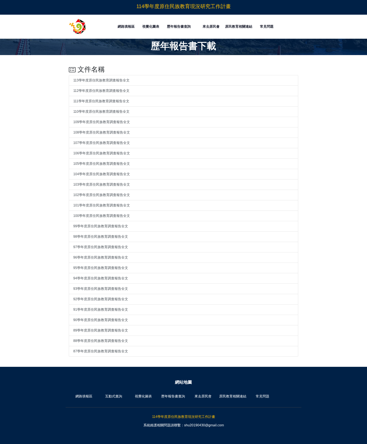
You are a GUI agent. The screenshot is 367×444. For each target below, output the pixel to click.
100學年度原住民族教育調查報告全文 (101, 216)
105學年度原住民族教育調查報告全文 (101, 163)
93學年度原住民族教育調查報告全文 (100, 288)
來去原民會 (211, 26)
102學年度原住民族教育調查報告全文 (101, 195)
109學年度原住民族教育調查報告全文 (101, 122)
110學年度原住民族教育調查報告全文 (101, 111)
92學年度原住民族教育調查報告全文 (100, 299)
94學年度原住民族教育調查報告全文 (100, 278)
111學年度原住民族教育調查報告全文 (101, 101)
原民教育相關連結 (238, 26)
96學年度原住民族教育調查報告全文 (100, 257)
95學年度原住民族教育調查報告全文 (100, 268)
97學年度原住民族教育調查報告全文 (100, 247)
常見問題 (267, 26)
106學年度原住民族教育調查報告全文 (101, 153)
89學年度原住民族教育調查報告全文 (100, 330)
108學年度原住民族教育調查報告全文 (101, 132)
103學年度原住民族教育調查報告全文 (101, 184)
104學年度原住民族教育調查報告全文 (101, 174)
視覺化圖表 (150, 26)
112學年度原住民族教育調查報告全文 (101, 90)
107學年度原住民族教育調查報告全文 (101, 143)
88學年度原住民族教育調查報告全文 (100, 341)
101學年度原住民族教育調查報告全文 (101, 205)
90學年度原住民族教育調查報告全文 (100, 320)
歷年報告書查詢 (179, 26)
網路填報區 (126, 26)
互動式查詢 (113, 396)
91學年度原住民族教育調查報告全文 (100, 309)
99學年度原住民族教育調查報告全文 (100, 226)
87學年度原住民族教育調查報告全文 (100, 351)
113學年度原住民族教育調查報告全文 (101, 80)
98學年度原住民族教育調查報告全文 (100, 236)
